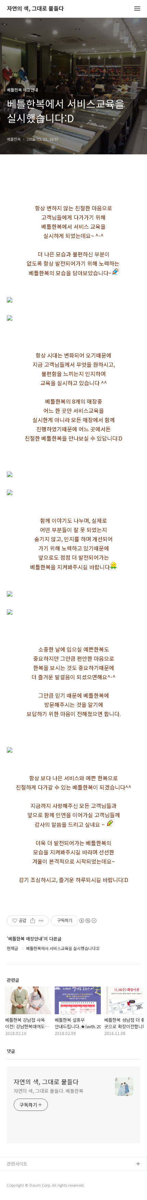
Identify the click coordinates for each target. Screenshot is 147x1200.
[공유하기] (32, 921)
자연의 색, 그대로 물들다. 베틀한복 (48, 1090)
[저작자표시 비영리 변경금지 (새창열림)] (87, 920)
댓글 (11, 1051)
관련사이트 (17, 1163)
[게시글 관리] (41, 921)
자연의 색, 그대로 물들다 (35, 8)
